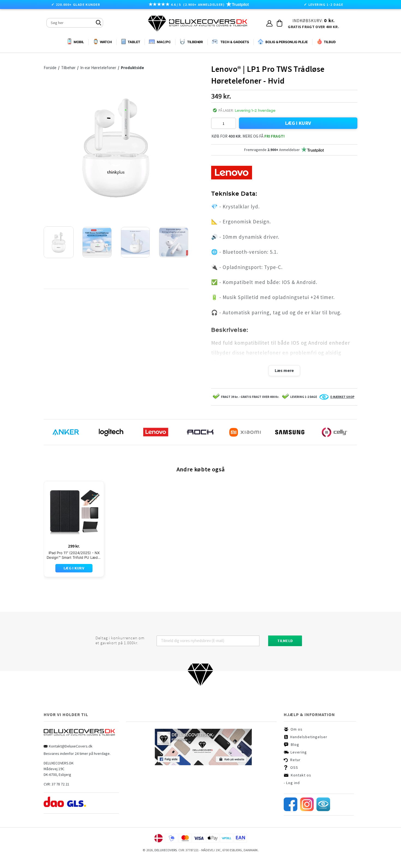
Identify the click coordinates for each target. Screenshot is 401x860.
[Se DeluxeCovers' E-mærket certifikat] (323, 809)
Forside (50, 67)
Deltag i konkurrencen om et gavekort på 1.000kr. (120, 640)
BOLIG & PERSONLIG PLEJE (286, 42)
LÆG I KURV (298, 123)
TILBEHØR (195, 42)
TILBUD (330, 42)
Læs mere (284, 370)
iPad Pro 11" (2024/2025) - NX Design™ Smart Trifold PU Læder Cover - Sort (74, 555)
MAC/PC (163, 42)
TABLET (134, 42)
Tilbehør (68, 67)
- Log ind (292, 782)
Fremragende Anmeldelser (272, 149)
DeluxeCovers (165, 850)
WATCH (106, 42)
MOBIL (79, 42)
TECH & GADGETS (234, 42)
